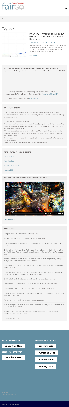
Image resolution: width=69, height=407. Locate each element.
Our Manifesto (9, 156)
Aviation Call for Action (11, 165)
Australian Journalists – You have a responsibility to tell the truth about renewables (31, 243)
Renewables (8, 318)
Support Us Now (13, 346)
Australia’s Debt (9, 161)
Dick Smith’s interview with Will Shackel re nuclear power (22, 288)
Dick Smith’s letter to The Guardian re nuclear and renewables (24, 279)
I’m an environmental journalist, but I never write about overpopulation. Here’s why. (47, 37)
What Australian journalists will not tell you (18, 238)
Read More (33, 56)
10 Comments (52, 42)
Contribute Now (13, 357)
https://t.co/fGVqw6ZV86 (50, 94)
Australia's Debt (47, 352)
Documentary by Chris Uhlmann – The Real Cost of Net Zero (24, 284)
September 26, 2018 (35, 98)
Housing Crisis (8, 170)
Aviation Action (46, 359)
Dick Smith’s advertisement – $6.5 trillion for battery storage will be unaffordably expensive (34, 265)
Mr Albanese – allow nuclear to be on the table (19, 300)
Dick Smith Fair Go (13, 404)
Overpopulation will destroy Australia (16, 234)
